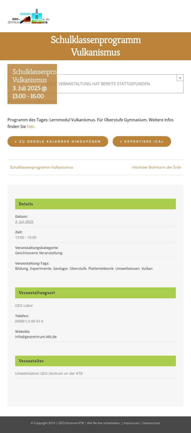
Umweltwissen (127, 268)
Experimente (40, 268)
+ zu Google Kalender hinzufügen (58, 141)
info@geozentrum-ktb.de (36, 336)
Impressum (132, 423)
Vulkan (147, 268)
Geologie (60, 268)
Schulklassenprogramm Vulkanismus (41, 167)
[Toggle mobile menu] (182, 15)
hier (30, 126)
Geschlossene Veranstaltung (38, 252)
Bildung (21, 268)
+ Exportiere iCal (142, 141)
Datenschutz (151, 423)
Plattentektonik (101, 268)
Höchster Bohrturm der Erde (156, 167)
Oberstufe (78, 268)
